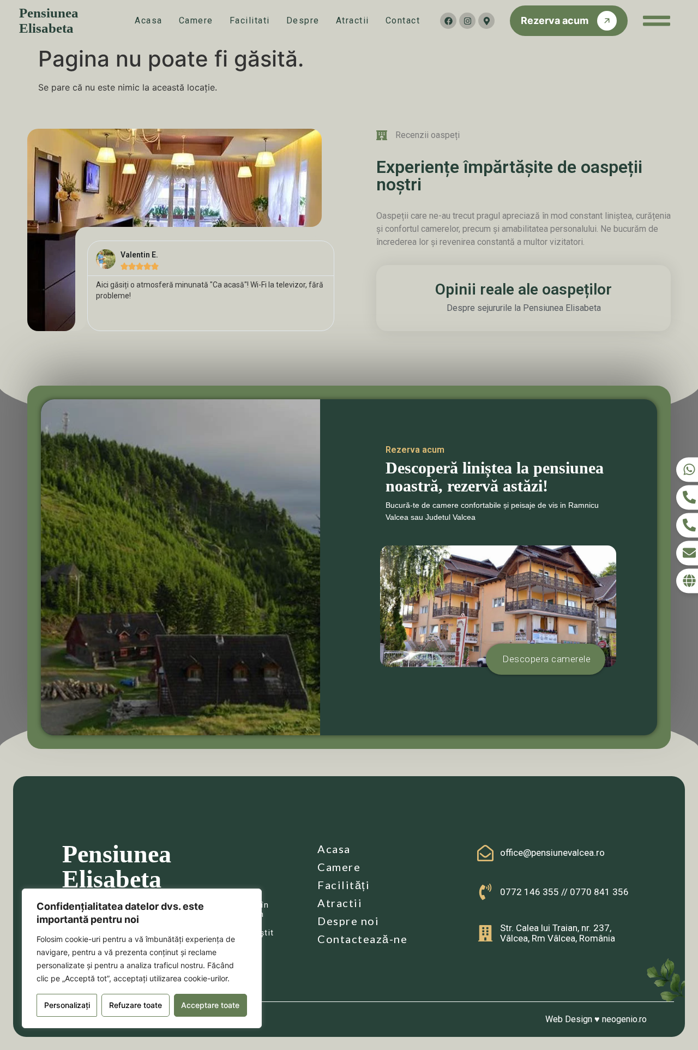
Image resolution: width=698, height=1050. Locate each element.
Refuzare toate (135, 1005)
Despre (303, 20)
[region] (142, 958)
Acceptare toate (210, 1005)
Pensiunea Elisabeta (49, 20)
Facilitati (250, 20)
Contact (403, 20)
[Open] (656, 20)
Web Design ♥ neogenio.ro (596, 1019)
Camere (196, 20)
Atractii (352, 20)
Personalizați (67, 1005)
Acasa (149, 20)
